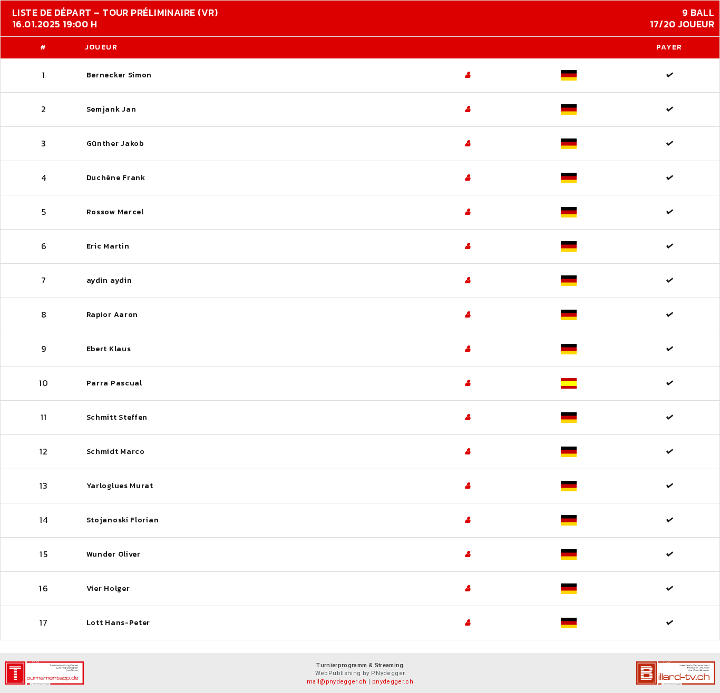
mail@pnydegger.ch (337, 681)
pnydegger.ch (392, 681)
